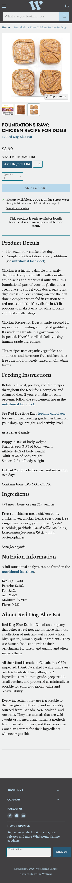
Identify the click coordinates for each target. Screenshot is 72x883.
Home (6, 27)
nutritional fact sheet (28, 261)
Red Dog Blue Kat (19, 137)
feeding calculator (52, 413)
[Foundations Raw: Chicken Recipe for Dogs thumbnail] (8, 110)
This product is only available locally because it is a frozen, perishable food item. (36, 222)
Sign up (62, 852)
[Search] (64, 16)
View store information (17, 208)
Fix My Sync (44, 874)
